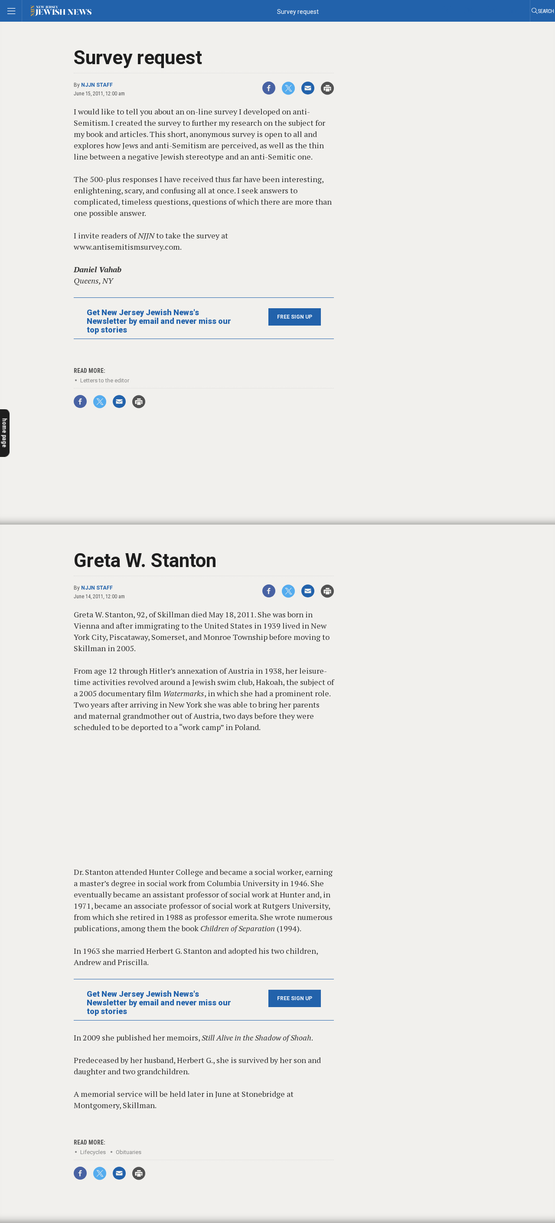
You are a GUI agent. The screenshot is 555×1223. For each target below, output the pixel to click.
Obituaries (128, 1152)
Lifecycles (93, 1152)
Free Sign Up (294, 317)
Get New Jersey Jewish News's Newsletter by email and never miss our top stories (159, 321)
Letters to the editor (104, 380)
